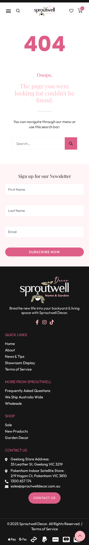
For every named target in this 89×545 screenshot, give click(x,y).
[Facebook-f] (37, 322)
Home (10, 343)
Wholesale (13, 403)
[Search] (71, 143)
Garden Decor (16, 437)
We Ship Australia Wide (24, 397)
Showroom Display (20, 362)
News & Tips (14, 356)
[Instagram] (44, 322)
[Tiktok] (51, 322)
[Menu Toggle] (8, 11)
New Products (16, 431)
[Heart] (71, 11)
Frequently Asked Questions (27, 390)
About (10, 350)
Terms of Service (18, 369)
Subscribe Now (44, 252)
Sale (8, 424)
